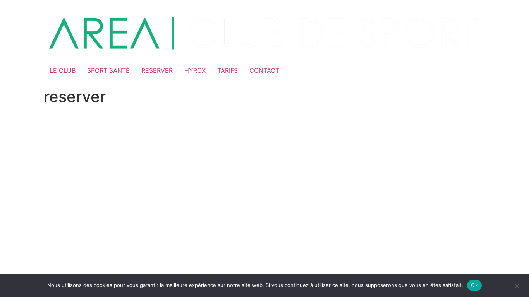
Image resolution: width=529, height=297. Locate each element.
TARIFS (227, 70)
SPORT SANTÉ (108, 70)
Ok (474, 285)
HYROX (195, 70)
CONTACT (264, 70)
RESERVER (157, 70)
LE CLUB (63, 70)
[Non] (516, 285)
